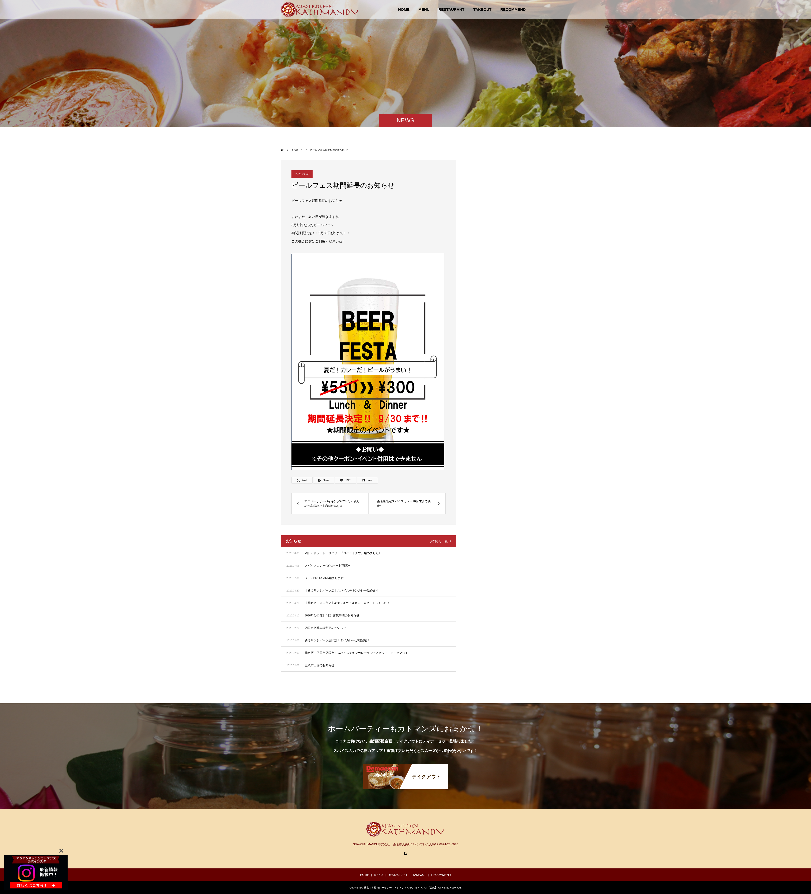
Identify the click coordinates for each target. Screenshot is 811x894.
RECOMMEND (513, 9)
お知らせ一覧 (439, 541)
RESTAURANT (451, 9)
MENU (424, 9)
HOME (404, 9)
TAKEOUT (482, 9)
